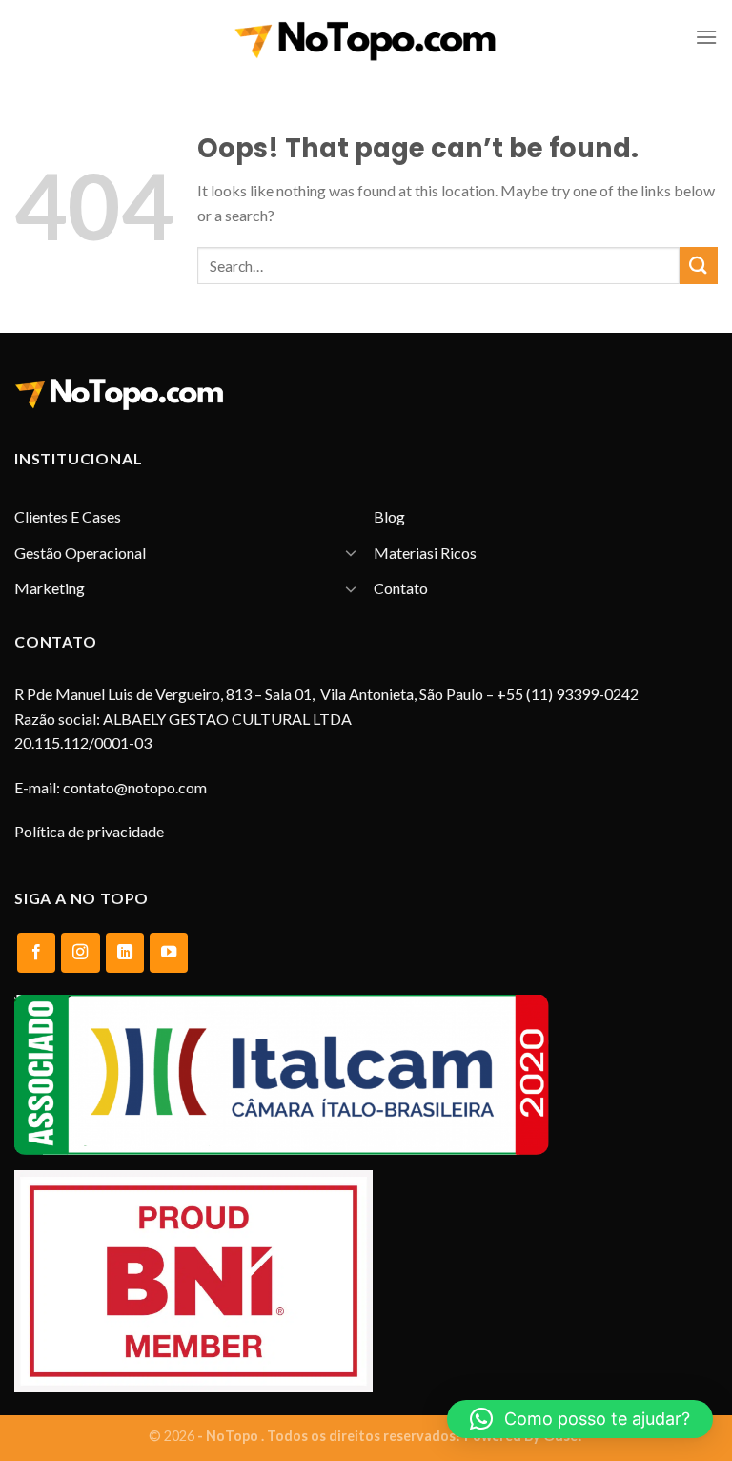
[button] (580, 1419)
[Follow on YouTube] (169, 953)
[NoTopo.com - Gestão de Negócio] (366, 38)
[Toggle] (350, 552)
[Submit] (699, 265)
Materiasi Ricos (425, 553)
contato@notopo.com (135, 787)
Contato (401, 588)
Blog (389, 516)
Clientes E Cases (67, 516)
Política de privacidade (89, 831)
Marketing (49, 588)
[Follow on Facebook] (36, 953)
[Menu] (706, 36)
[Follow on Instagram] (80, 953)
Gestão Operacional (80, 553)
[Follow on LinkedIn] (125, 953)
